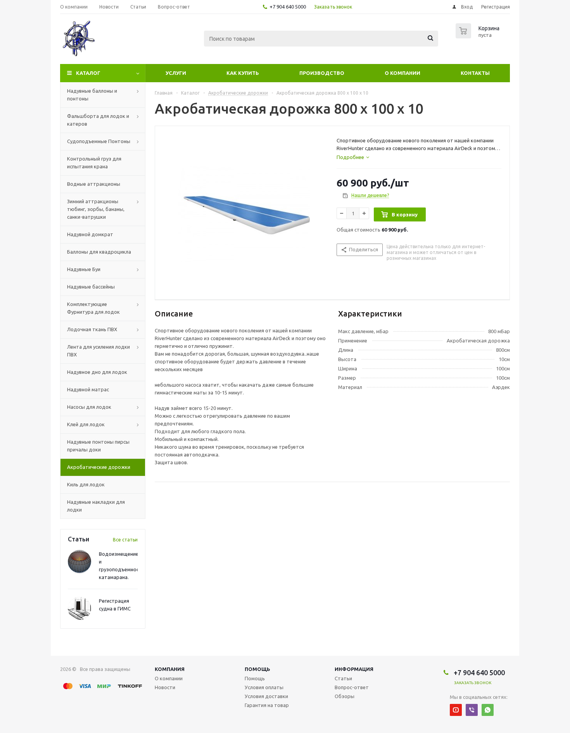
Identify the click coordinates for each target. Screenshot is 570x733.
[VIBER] (472, 710)
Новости (165, 687)
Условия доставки (266, 696)
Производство (321, 73)
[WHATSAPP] (488, 710)
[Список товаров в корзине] (478, 36)
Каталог (88, 73)
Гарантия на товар (267, 705)
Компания (170, 669)
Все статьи (125, 539)
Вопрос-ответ (352, 687)
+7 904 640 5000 (287, 6)
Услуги (176, 73)
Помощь (257, 669)
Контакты (475, 73)
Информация (354, 669)
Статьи (343, 678)
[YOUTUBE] (456, 710)
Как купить (242, 73)
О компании (402, 73)
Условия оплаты (264, 687)
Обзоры (344, 696)
